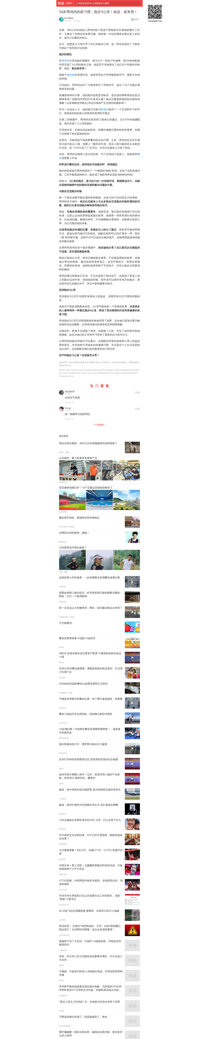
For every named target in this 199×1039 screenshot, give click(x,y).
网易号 (69, 3)
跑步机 (71, 74)
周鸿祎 (65, 60)
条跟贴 (99, 424)
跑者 (103, 109)
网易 (60, 3)
